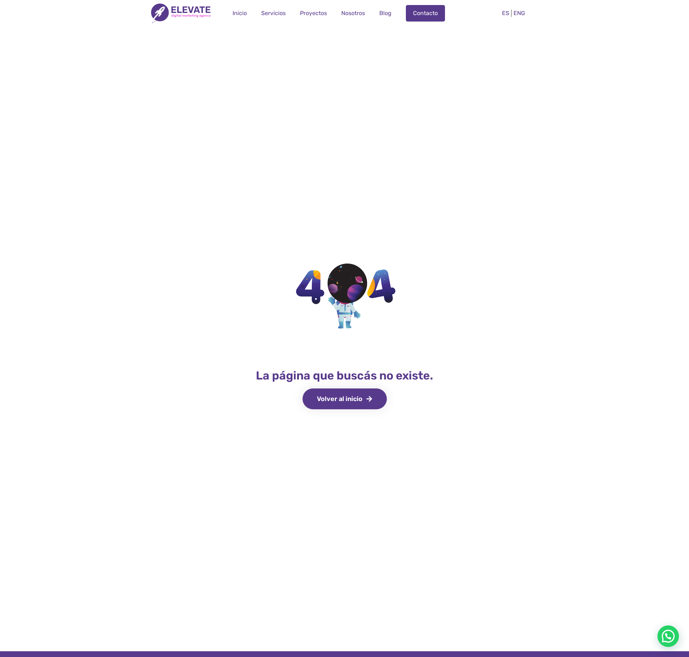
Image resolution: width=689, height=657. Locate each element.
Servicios (273, 13)
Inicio (240, 13)
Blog (385, 13)
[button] (668, 636)
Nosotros (353, 13)
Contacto (425, 13)
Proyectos (313, 13)
